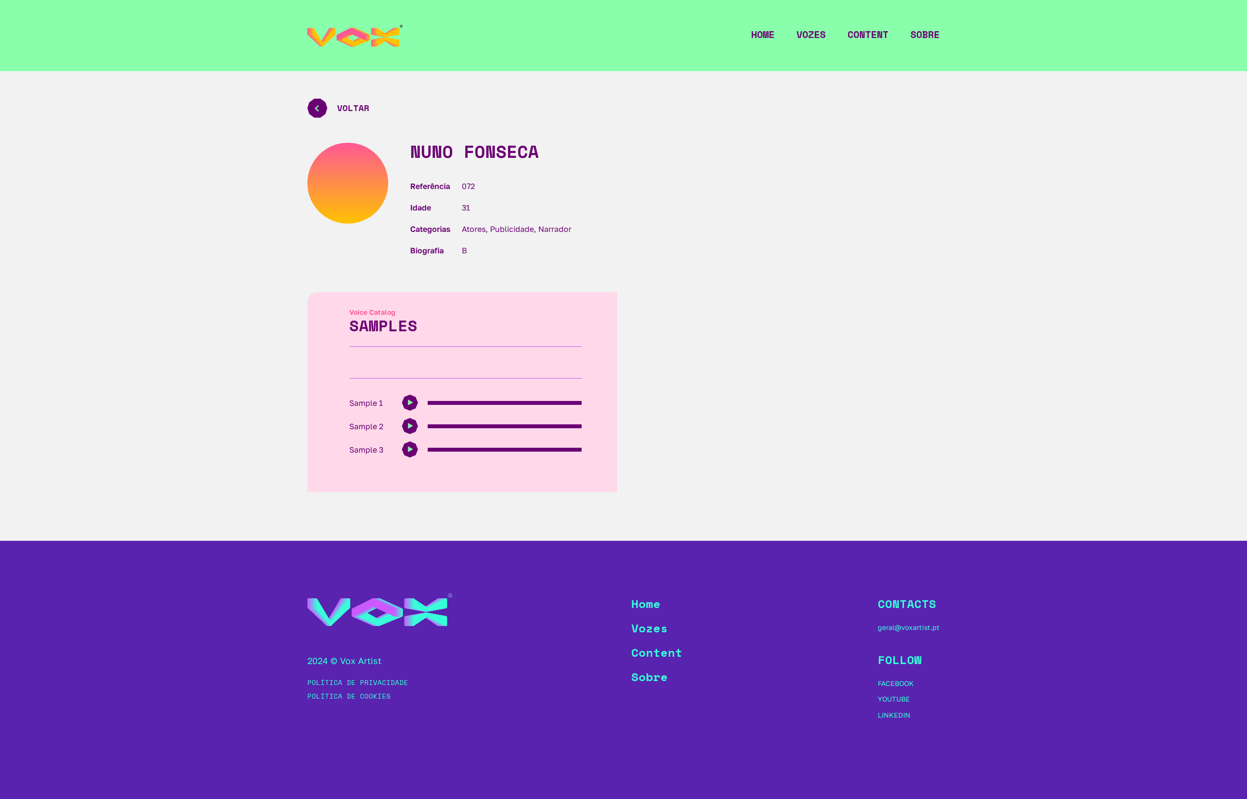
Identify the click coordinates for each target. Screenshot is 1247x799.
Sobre (925, 34)
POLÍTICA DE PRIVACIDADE (357, 682)
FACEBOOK (896, 683)
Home (763, 34)
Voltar (353, 107)
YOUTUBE (894, 699)
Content (868, 34)
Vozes (811, 34)
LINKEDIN (894, 715)
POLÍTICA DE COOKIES (349, 696)
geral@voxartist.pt (909, 627)
